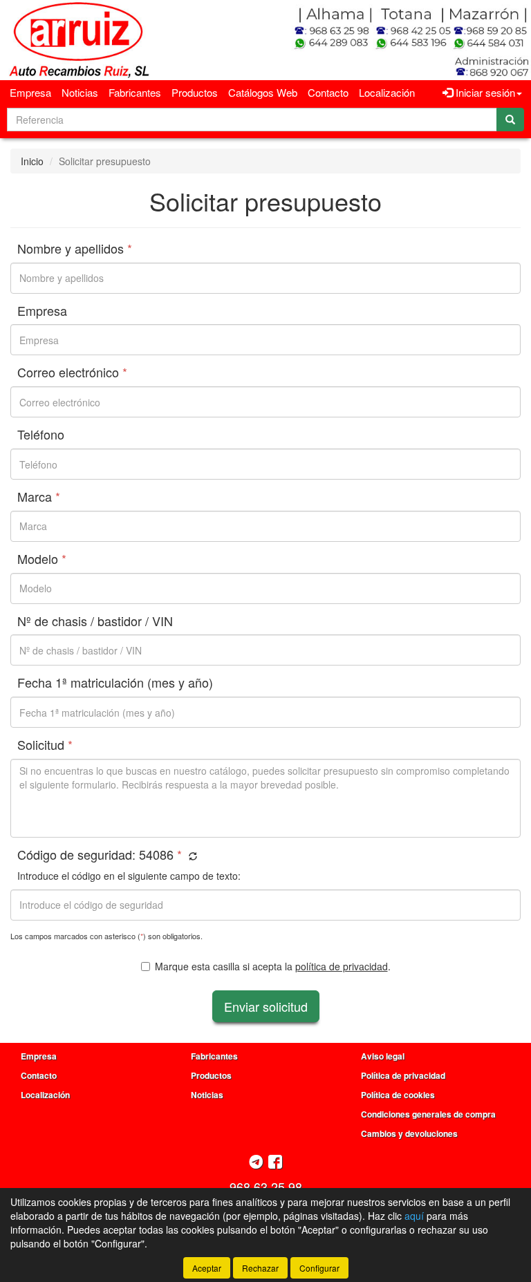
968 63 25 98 (266, 1187)
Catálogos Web (262, 92)
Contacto (328, 92)
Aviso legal (382, 1056)
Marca (38, 497)
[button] (191, 856)
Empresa (30, 92)
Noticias (80, 92)
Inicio (32, 161)
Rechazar (260, 1268)
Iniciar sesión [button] (484, 92)
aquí (414, 1216)
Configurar (319, 1268)
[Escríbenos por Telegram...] (256, 1163)
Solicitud (45, 745)
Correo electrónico (72, 372)
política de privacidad (341, 966)
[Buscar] (510, 119)
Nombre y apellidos (74, 249)
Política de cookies (398, 1094)
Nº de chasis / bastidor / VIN (95, 621)
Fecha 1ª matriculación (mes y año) (115, 683)
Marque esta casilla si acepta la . (273, 966)
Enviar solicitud (266, 1006)
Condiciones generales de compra (428, 1114)
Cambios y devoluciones (409, 1133)
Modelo (41, 559)
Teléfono (40, 435)
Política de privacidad (403, 1075)
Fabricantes (135, 92)
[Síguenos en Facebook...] (275, 1163)
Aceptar (206, 1268)
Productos (194, 92)
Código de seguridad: (99, 855)
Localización (387, 92)
